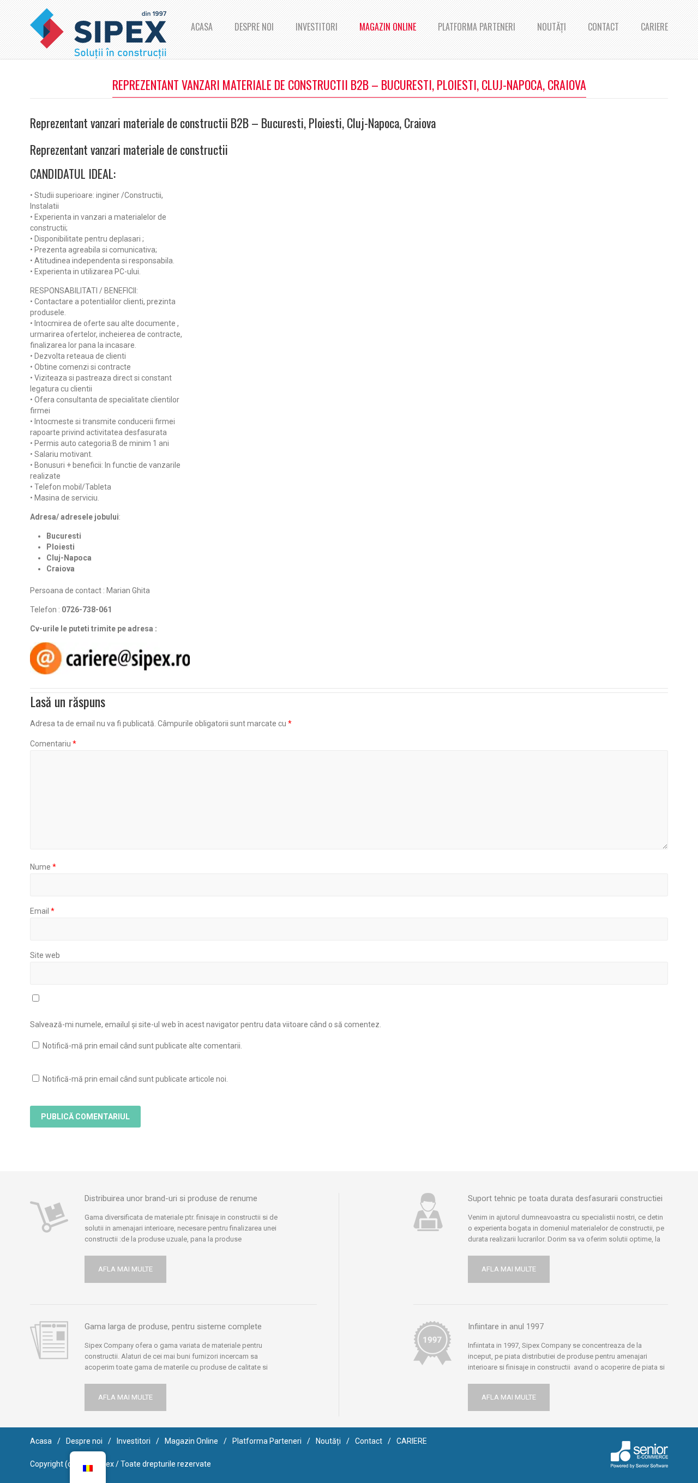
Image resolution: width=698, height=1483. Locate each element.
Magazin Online (387, 26)
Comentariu (53, 743)
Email (42, 911)
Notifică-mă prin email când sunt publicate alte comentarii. (142, 1045)
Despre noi (254, 26)
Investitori (317, 26)
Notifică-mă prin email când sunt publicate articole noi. (135, 1079)
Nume (43, 867)
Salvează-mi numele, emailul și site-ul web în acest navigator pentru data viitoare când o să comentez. (205, 1024)
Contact (603, 26)
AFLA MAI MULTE (125, 1269)
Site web (45, 955)
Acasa (202, 26)
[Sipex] (98, 33)
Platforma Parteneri (476, 26)
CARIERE (654, 26)
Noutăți (551, 26)
